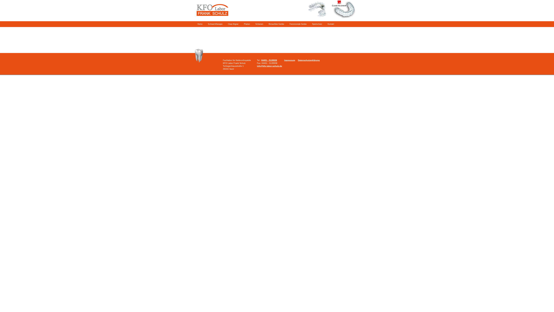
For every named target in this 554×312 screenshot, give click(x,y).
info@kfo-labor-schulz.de (269, 66)
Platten (247, 24)
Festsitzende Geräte (298, 24)
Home (200, 24)
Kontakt (331, 24)
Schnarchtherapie (215, 24)
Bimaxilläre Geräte (276, 24)
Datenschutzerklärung (309, 60)
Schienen (259, 24)
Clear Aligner (233, 24)
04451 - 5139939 (269, 60)
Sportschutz (317, 24)
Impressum (289, 60)
